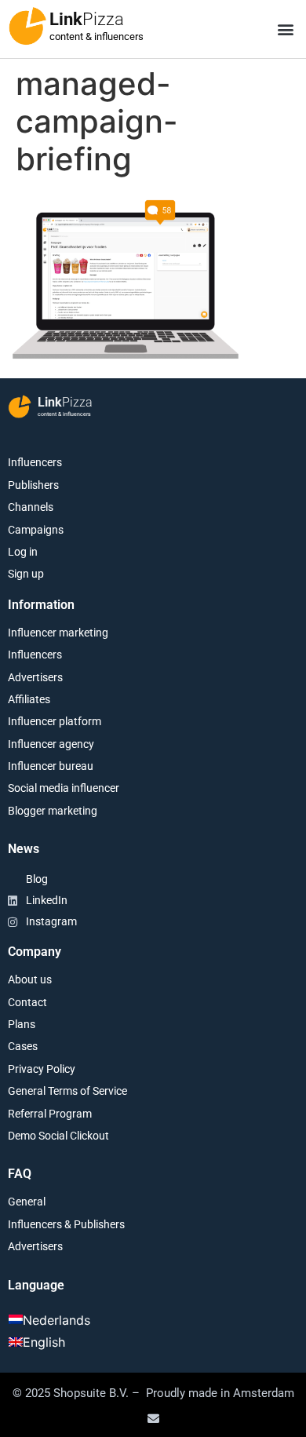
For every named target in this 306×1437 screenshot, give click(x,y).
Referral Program (50, 1113)
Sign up (26, 573)
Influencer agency (51, 744)
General (27, 1201)
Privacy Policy (41, 1069)
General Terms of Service (67, 1091)
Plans (21, 1024)
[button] (285, 29)
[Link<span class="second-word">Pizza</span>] (27, 26)
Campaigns (36, 529)
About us (30, 979)
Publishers (33, 485)
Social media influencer (63, 788)
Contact (27, 1002)
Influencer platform (54, 721)
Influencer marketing (58, 632)
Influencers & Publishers (66, 1224)
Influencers (35, 462)
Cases (23, 1046)
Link (86, 19)
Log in (23, 551)
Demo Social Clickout (58, 1135)
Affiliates (29, 699)
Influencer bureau (50, 766)
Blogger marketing (52, 810)
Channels (30, 507)
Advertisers (35, 677)
